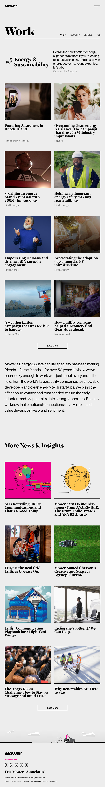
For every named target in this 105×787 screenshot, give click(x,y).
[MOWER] (11, 6)
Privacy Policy (16, 781)
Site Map (26, 781)
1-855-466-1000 (11, 759)
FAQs (7, 781)
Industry (75, 35)
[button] (97, 6)
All (98, 35)
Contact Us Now (63, 71)
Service (88, 35)
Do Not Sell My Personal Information (44, 781)
